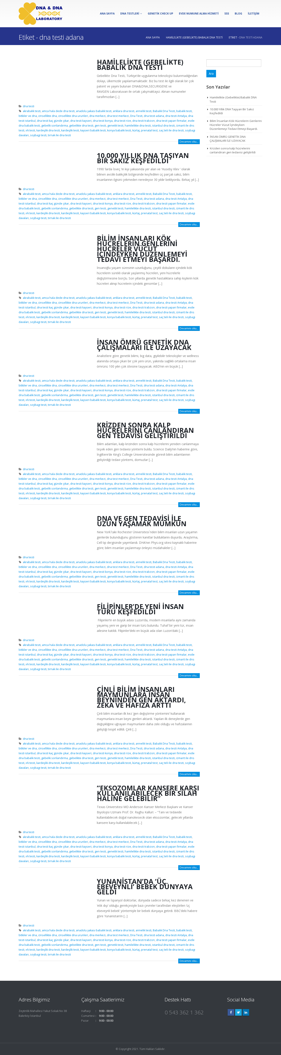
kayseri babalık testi (93, 130)
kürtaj (136, 130)
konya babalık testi (119, 130)
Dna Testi (136, 116)
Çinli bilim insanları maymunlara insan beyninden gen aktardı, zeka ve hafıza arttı (141, 697)
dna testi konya (103, 121)
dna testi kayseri (81, 121)
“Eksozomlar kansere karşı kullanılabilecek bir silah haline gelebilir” (148, 793)
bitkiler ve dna (28, 116)
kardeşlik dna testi (48, 130)
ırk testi (30, 130)
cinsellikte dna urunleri (73, 116)
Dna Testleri (129, 13)
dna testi (28, 106)
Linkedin (246, 1012)
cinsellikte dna (47, 116)
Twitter (238, 1012)
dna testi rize (122, 121)
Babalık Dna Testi (164, 111)
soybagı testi (38, 135)
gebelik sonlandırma (54, 125)
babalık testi (184, 111)
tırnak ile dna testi (59, 135)
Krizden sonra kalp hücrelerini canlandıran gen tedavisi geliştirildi (145, 430)
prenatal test (149, 130)
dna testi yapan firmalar (171, 121)
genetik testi (115, 125)
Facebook (231, 1012)
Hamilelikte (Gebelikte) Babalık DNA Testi (140, 64)
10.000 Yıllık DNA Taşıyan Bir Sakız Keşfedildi (143, 158)
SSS (226, 13)
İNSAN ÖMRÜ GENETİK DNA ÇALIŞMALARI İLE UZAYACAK (144, 344)
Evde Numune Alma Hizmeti (199, 13)
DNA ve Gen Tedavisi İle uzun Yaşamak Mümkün (141, 521)
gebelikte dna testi (81, 125)
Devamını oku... (189, 141)
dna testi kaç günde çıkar (53, 121)
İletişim (253, 13)
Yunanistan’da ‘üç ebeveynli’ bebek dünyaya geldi (145, 886)
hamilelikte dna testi (138, 125)
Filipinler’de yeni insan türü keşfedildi (140, 609)
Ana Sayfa (107, 13)
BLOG (238, 13)
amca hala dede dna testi (58, 111)
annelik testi (143, 111)
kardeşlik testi (70, 130)
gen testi (100, 125)
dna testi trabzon (143, 121)
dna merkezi (97, 116)
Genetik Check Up (160, 13)
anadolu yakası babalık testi (94, 111)
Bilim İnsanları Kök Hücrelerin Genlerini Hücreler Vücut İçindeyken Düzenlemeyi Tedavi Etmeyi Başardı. (142, 249)
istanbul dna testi (163, 125)
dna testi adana (154, 116)
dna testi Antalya (176, 116)
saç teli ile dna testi (171, 130)
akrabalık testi (32, 111)
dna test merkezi (118, 116)
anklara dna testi (123, 111)
